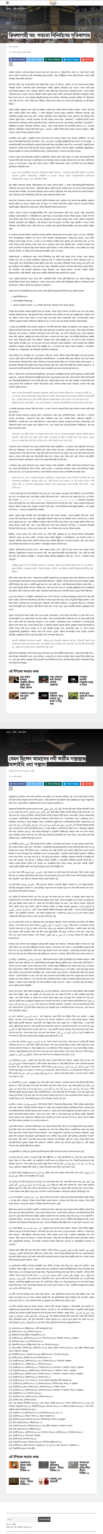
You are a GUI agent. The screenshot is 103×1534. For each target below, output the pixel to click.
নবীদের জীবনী (22, 732)
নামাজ (19, 52)
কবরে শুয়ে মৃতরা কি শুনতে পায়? (87, 696)
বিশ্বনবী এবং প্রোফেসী (56, 1480)
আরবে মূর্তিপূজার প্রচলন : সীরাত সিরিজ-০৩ (57, 1466)
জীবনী (14, 732)
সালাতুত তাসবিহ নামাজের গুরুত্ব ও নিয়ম (86, 681)
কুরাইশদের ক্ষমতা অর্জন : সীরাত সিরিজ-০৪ (26, 1466)
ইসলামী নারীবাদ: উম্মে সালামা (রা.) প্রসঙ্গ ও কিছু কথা (56, 699)
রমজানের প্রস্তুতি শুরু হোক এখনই (27, 696)
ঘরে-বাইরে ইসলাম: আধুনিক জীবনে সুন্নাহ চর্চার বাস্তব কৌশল (27, 682)
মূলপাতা (8, 9)
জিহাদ (24, 9)
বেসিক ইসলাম (17, 9)
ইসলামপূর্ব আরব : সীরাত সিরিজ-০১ (26, 1481)
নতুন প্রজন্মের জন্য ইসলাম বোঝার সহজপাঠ (56, 681)
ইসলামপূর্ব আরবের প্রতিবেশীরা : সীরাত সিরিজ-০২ (85, 1468)
